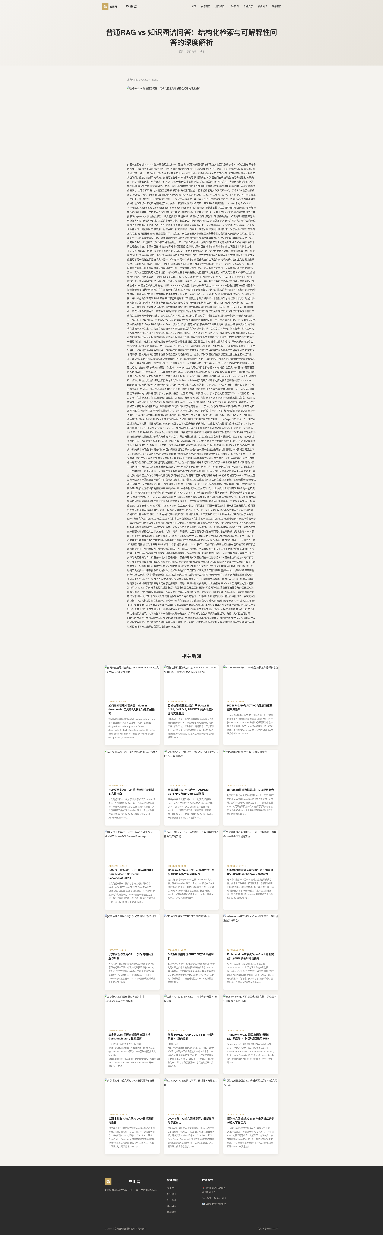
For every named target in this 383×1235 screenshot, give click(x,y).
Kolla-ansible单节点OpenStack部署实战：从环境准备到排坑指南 (250, 956)
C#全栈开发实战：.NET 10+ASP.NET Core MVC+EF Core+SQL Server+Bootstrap (130, 874)
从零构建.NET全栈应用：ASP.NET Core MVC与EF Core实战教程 (189, 791)
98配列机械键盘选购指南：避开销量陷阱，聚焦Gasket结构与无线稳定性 (250, 872)
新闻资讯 (262, 6)
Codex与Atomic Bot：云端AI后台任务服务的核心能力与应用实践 (191, 872)
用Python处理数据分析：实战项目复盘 (250, 789)
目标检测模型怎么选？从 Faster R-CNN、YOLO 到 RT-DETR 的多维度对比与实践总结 (191, 709)
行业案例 (234, 6)
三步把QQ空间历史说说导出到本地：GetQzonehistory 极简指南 (130, 1036)
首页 (194, 6)
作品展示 (248, 6)
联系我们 (276, 6)
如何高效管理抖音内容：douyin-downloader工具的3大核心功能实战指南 (131, 709)
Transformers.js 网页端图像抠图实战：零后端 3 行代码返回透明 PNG (248, 1036)
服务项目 (219, 6)
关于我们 (205, 6)
